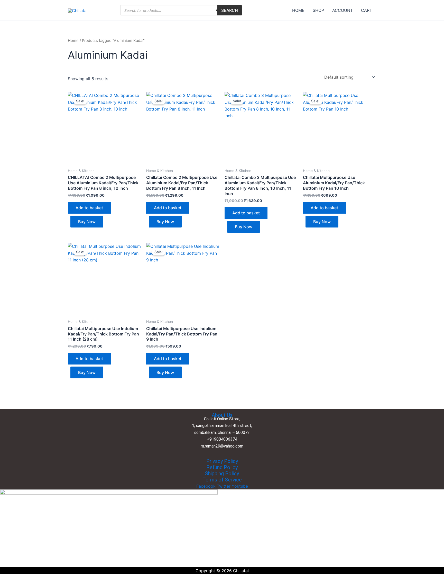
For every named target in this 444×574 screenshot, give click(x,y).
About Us (222, 415)
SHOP (318, 10)
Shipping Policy (222, 473)
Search (229, 10)
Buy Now (87, 221)
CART (366, 10)
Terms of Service (222, 480)
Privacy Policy (222, 461)
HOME (298, 10)
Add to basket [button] (89, 207)
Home (73, 40)
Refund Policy (222, 467)
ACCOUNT (342, 10)
